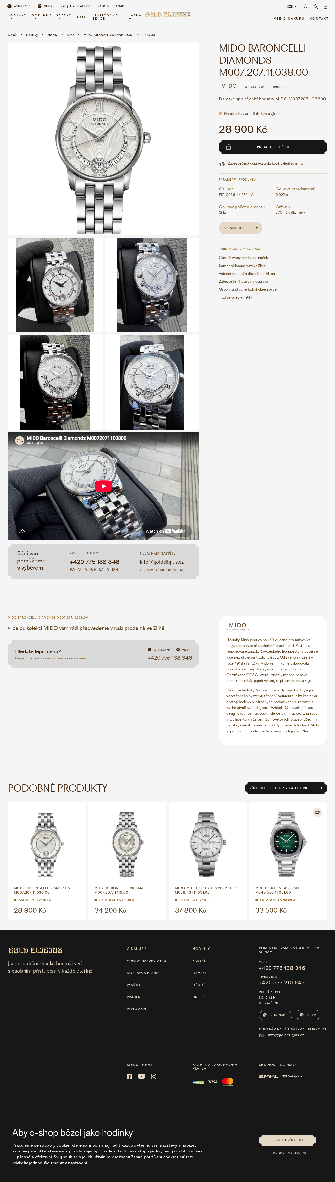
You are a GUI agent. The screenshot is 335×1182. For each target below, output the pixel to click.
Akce (82, 17)
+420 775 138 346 (95, 562)
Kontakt (319, 18)
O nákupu (136, 949)
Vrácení (134, 997)
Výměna (134, 985)
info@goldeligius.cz (162, 562)
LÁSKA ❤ (135, 17)
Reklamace (137, 1009)
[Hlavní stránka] (167, 17)
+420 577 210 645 (282, 983)
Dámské (200, 973)
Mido (70, 35)
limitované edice (105, 17)
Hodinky (16, 15)
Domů (12, 35)
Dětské (199, 985)
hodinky (201, 949)
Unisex (199, 997)
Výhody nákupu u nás (147, 960)
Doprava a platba (143, 973)
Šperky (64, 15)
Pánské (199, 960)
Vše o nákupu (289, 18)
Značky (52, 35)
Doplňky (41, 15)
